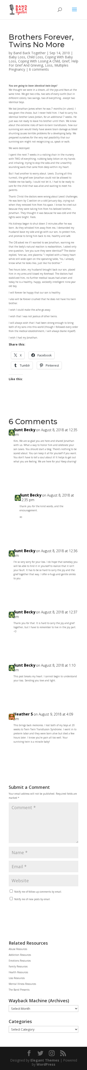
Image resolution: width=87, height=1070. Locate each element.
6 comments (39, 69)
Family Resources (18, 966)
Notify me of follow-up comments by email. (38, 891)
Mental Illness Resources (22, 984)
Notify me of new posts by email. (32, 899)
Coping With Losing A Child (39, 61)
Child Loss (35, 57)
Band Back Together (29, 53)
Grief (65, 61)
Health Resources (18, 972)
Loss (48, 65)
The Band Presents (19, 989)
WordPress (45, 1064)
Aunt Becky (24, 430)
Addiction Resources (20, 955)
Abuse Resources (18, 949)
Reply (70, 472)
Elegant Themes (44, 1060)
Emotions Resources (20, 960)
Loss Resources (17, 978)
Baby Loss (17, 57)
